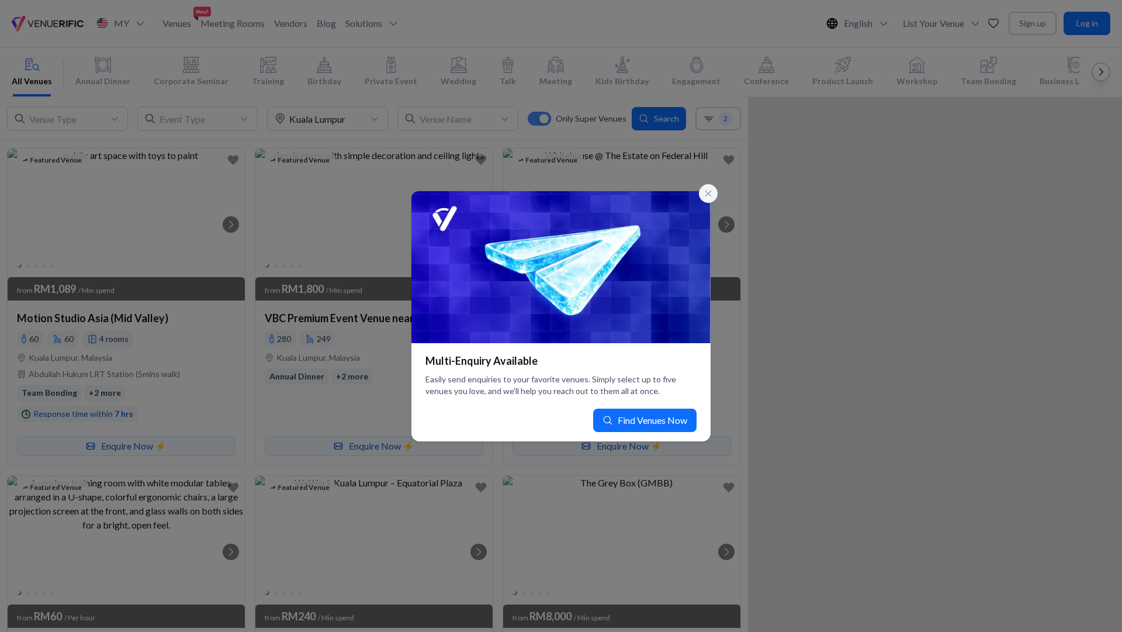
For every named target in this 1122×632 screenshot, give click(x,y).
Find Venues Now (652, 420)
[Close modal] (708, 193)
